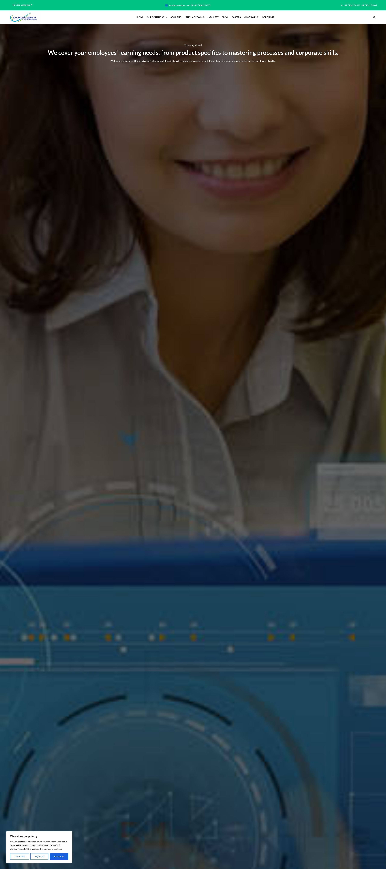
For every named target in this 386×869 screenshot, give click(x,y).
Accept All (59, 856)
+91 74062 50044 (369, 5)
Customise (20, 856)
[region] (39, 847)
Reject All (39, 856)
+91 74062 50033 (201, 5)
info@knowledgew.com (179, 5)
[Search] (374, 17)
